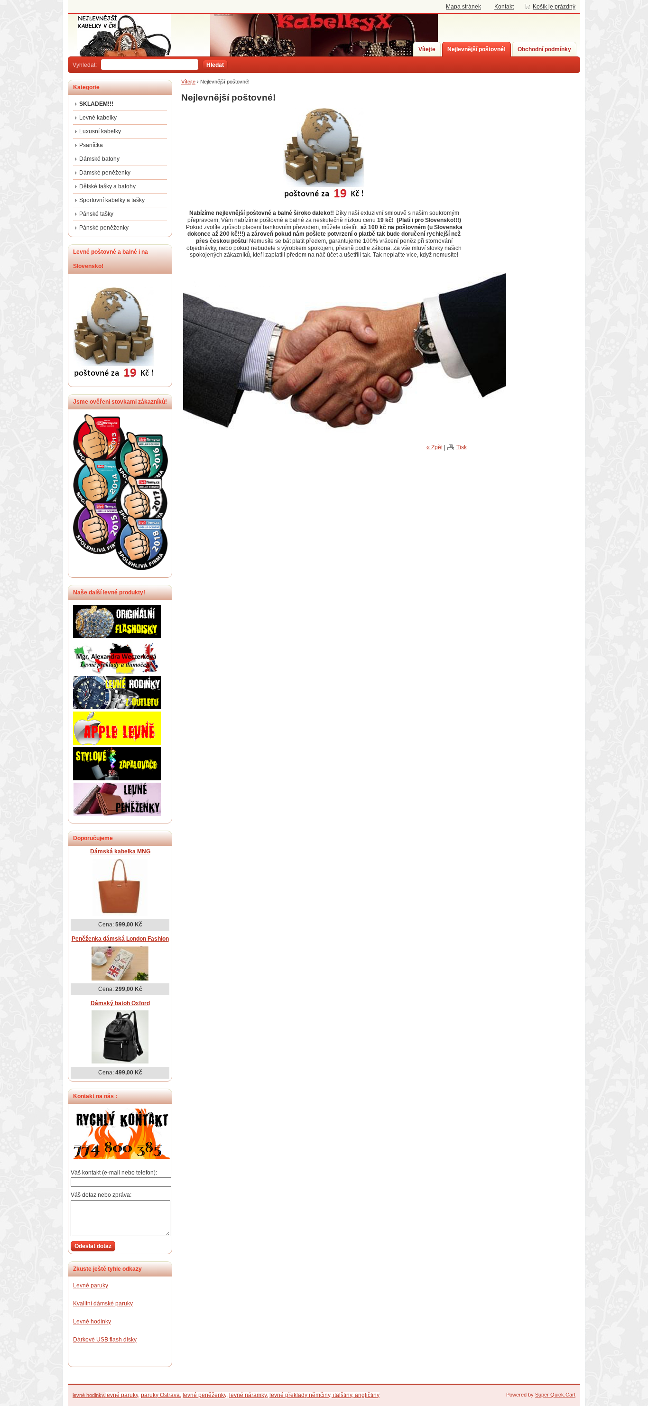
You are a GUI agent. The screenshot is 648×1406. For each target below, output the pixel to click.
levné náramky (248, 1395)
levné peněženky (204, 1395)
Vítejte (426, 49)
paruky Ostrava (160, 1395)
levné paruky (121, 1395)
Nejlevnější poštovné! (476, 49)
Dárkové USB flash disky (105, 1339)
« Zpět (434, 447)
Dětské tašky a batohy (107, 186)
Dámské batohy (99, 159)
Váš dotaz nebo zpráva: (101, 1195)
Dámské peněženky (104, 172)
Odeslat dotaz (92, 1246)
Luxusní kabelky (100, 131)
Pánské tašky (96, 214)
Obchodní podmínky (544, 49)
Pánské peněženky (104, 227)
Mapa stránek (463, 6)
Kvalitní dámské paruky (103, 1303)
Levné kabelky (98, 117)
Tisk (461, 447)
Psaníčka (91, 145)
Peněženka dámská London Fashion (120, 938)
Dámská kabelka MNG (120, 851)
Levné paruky (90, 1285)
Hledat (215, 65)
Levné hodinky (92, 1321)
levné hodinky (88, 1395)
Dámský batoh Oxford (120, 1003)
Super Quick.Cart (555, 1394)
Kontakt (504, 6)
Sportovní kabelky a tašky (112, 200)
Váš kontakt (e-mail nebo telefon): (114, 1172)
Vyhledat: (85, 65)
